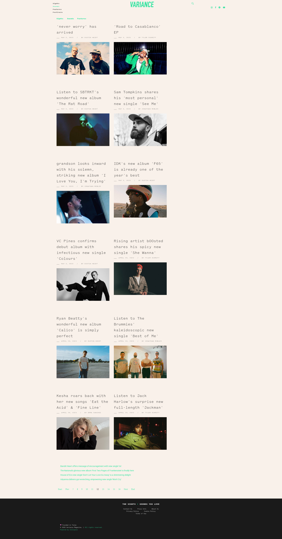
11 (92, 489)
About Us (155, 509)
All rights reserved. (94, 527)
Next (126, 489)
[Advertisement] (199, 51)
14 (109, 489)
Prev (67, 489)
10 (87, 489)
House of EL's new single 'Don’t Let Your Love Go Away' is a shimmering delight (95, 474)
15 (114, 489)
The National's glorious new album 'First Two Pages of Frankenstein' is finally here (97, 470)
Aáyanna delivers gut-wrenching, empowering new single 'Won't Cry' (90, 479)
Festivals (58, 12)
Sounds (56, 6)
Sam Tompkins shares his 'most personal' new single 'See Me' (136, 98)
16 (119, 489)
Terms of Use (141, 513)
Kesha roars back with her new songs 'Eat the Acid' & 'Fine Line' (82, 402)
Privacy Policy (135, 511)
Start (60, 489)
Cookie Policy (150, 511)
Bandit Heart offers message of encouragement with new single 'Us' (90, 466)
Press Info (141, 509)
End (133, 489)
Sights (56, 3)
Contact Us (127, 509)
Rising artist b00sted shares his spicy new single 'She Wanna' (138, 247)
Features (57, 9)
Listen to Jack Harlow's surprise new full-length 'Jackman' (138, 402)
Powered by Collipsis (69, 529)
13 (103, 489)
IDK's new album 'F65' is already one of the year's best (138, 169)
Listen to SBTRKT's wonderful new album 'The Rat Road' (79, 98)
